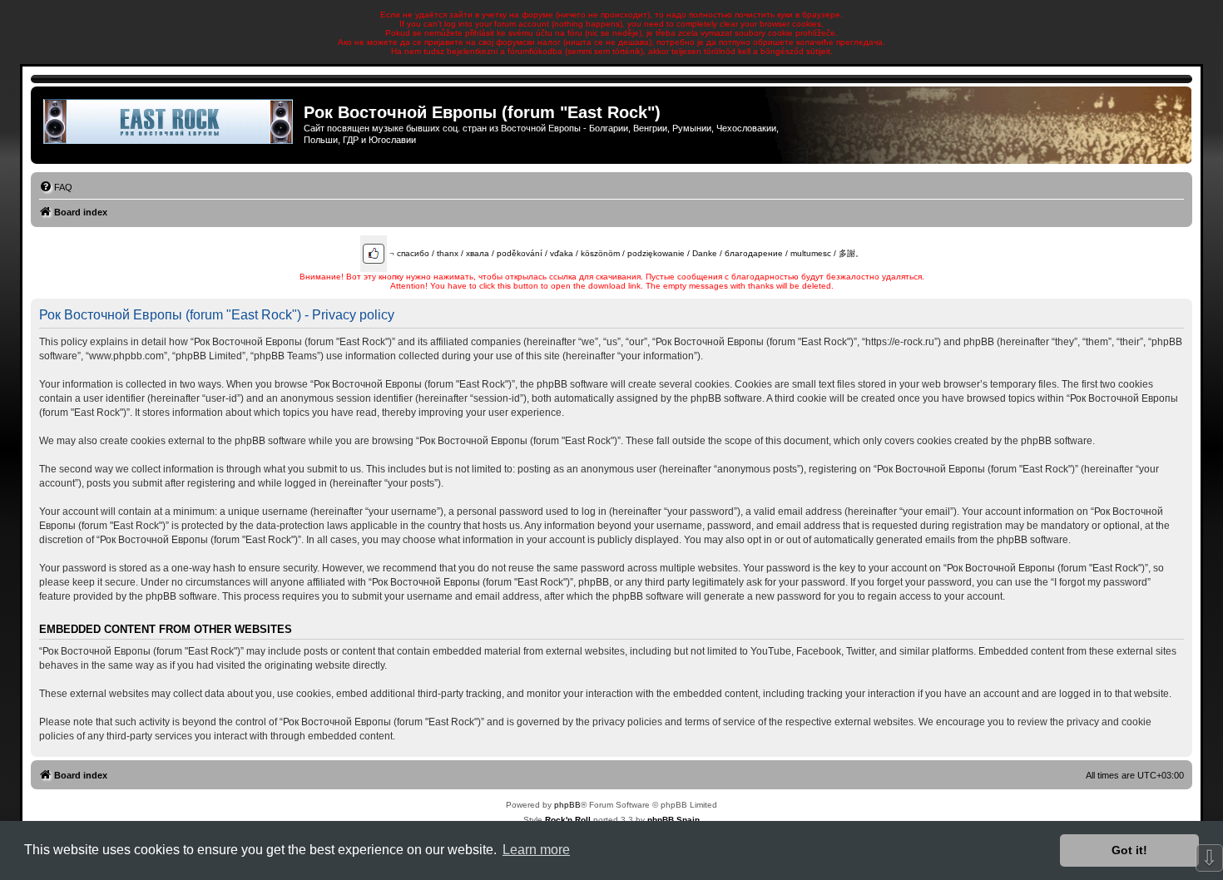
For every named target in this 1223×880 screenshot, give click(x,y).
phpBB (567, 804)
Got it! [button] (1129, 850)
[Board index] (169, 121)
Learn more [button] (536, 850)
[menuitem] (55, 187)
